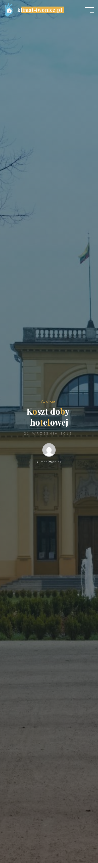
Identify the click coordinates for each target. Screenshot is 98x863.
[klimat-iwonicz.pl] (9, 9)
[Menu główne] (89, 10)
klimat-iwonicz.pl (39, 10)
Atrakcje (48, 401)
